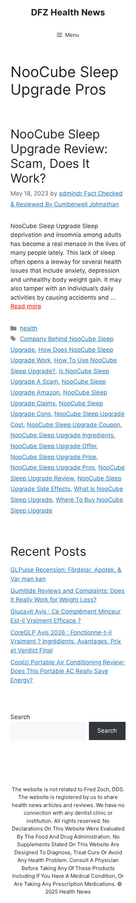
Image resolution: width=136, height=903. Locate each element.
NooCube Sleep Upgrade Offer (53, 446)
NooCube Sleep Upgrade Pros (52, 467)
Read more (25, 306)
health (28, 328)
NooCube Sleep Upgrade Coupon (73, 424)
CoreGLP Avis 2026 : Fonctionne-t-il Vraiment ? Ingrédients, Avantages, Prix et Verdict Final (65, 641)
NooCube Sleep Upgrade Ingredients (62, 435)
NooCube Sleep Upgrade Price (53, 456)
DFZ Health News (68, 12)
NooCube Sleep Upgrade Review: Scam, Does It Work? (59, 155)
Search (20, 716)
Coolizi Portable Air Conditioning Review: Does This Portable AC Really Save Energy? (67, 671)
